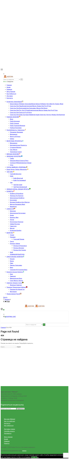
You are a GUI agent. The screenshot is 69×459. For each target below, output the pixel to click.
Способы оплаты (9, 431)
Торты (12, 241)
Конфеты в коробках (16, 193)
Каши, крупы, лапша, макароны (17, 169)
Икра (11, 119)
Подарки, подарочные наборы (16, 287)
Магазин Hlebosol (9, 419)
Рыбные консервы (16, 128)
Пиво (11, 263)
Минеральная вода (16, 278)
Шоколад (13, 211)
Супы (11, 165)
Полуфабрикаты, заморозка (16, 130)
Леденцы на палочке (16, 196)
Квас (11, 274)
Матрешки (13, 291)
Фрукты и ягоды (15, 136)
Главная (9, 85)
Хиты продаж (11, 91)
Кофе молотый (18, 178)
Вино (11, 267)
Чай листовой (17, 185)
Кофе (11, 176)
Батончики (13, 200)
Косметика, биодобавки (14, 101)
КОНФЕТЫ (10, 191)
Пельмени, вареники (16, 132)
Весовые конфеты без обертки (20, 202)
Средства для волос (29, 108)
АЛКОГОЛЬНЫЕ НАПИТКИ (15, 256)
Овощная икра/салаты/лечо (19, 160)
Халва (12, 215)
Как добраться (11, 94)
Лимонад (13, 276)
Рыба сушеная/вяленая (17, 125)
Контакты (10, 98)
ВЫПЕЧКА (10, 233)
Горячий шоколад (15, 174)
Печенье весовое (18, 248)
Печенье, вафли (15, 243)
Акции (8, 87)
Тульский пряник (18, 239)
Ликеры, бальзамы (16, 265)
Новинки (9, 89)
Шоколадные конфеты (17, 198)
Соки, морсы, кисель (16, 280)
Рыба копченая (15, 121)
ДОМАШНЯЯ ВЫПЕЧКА (17, 254)
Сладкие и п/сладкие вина (18, 269)
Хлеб (11, 252)
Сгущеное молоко (15, 147)
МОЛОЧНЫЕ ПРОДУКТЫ (14, 141)
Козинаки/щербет (15, 230)
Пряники (12, 237)
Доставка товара (9, 429)
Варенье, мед (14, 217)
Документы (7, 433)
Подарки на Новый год (17, 289)
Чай (11, 182)
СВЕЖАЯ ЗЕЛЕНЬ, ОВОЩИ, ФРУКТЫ (18, 189)
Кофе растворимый (19, 180)
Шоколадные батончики (17, 213)
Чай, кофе (10, 172)
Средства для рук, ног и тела (34, 110)
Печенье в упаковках (20, 246)
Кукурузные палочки (16, 222)
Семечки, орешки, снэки (14, 283)
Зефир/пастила (15, 224)
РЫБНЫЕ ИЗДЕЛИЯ (13, 117)
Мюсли (12, 228)
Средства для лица (30, 106)
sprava (24, 450)
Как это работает (9, 421)
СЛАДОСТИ (10, 209)
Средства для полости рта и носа (21, 112)
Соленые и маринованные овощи (20, 163)
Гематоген (13, 226)
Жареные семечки (16, 285)
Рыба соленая (14, 123)
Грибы (12, 158)
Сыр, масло (13, 149)
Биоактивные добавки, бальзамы (36, 104)
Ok (32, 457)
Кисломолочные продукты (18, 145)
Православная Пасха (13, 294)
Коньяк (12, 259)
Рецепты (6, 443)
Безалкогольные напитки (15, 272)
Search (19, 347)
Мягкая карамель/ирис (17, 204)
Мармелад (13, 206)
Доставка (10, 96)
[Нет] (38, 457)
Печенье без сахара (19, 250)
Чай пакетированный (20, 187)
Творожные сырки (16, 152)
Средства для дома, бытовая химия (37, 114)
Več (36, 457)
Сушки (12, 235)
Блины (12, 138)
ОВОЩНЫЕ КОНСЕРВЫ (14, 156)
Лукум (12, 219)
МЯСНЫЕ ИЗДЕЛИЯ (13, 154)
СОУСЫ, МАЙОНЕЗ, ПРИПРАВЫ (16, 167)
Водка (12, 261)
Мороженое (13, 134)
